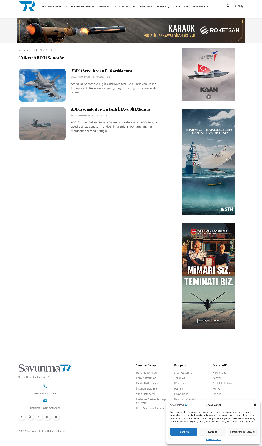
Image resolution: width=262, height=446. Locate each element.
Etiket (34, 49)
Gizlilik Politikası (213, 439)
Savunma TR (84, 76)
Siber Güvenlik (143, 6)
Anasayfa (24, 49)
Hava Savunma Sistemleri (151, 408)
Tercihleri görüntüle (242, 431)
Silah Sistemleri (145, 394)
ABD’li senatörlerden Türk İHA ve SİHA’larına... (112, 110)
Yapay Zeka (181, 6)
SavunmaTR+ (201, 6)
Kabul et (183, 431)
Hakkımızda (219, 372)
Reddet (212, 431)
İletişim (217, 394)
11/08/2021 (99, 115)
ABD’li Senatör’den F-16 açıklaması (101, 71)
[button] (255, 404)
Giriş (240, 6)
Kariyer (217, 378)
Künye (216, 388)
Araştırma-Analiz (82, 6)
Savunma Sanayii (53, 6)
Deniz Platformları (147, 383)
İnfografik (121, 6)
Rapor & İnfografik (185, 399)
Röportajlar (181, 383)
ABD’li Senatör (47, 49)
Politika (178, 388)
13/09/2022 (99, 76)
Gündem (104, 6)
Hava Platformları (146, 372)
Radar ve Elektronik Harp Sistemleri (151, 401)
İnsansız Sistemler (147, 388)
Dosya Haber (181, 394)
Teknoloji (163, 6)
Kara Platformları (146, 378)
